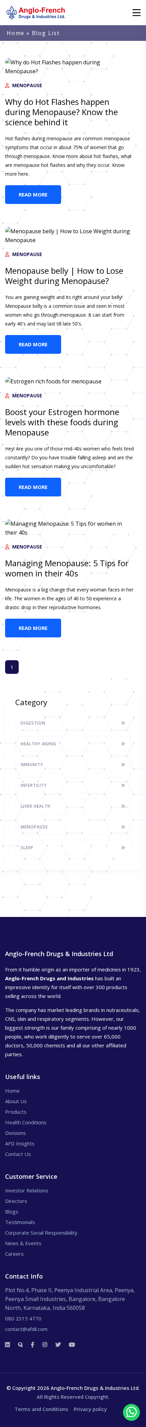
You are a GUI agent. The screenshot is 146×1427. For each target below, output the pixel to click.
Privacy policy (90, 1409)
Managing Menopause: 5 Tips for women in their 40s (67, 568)
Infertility (34, 785)
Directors (16, 1201)
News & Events (23, 1243)
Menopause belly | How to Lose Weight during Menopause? (64, 275)
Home (15, 33)
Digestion (33, 723)
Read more (33, 194)
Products (15, 1111)
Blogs (11, 1211)
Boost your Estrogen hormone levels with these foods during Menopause (62, 422)
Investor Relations (26, 1190)
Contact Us (18, 1154)
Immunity (32, 764)
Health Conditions (26, 1122)
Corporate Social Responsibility (41, 1232)
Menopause (26, 85)
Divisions (15, 1132)
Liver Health (36, 806)
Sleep (27, 848)
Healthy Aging (38, 744)
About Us (16, 1101)
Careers (14, 1253)
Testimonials (20, 1222)
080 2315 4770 (23, 1318)
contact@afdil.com (26, 1329)
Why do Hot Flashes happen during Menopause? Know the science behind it (61, 112)
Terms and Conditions (41, 1409)
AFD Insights (20, 1143)
